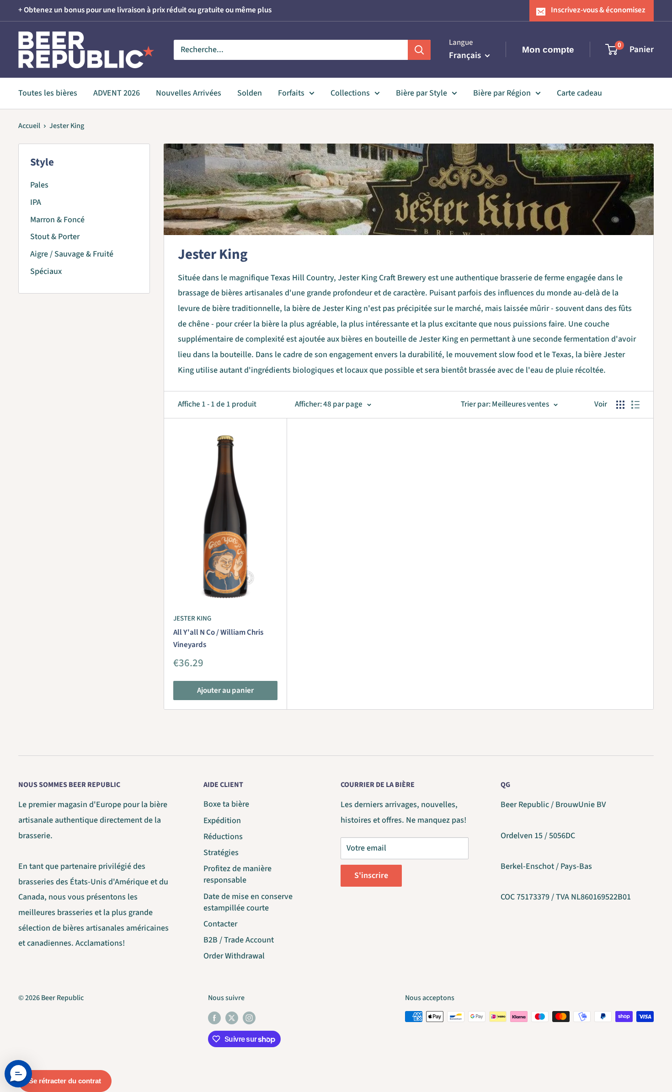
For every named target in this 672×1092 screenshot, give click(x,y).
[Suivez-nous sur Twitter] (231, 1018)
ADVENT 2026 (116, 93)
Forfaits (291, 93)
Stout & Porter (55, 236)
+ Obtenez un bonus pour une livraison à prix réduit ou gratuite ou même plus (145, 10)
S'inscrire (371, 875)
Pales (39, 185)
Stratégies (221, 852)
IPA (35, 202)
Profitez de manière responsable (237, 874)
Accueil (29, 126)
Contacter (220, 924)
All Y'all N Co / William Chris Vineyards (218, 638)
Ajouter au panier (225, 690)
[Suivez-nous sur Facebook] (214, 1018)
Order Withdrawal (234, 956)
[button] (18, 1073)
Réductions (223, 836)
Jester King (66, 126)
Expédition (222, 820)
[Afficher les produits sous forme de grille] (620, 405)
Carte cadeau (579, 93)
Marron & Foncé (57, 219)
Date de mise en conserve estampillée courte (248, 902)
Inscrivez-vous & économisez (598, 10)
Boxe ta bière (226, 804)
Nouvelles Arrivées (188, 93)
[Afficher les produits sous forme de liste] (635, 405)
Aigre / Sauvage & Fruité (71, 254)
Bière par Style (421, 93)
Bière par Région (502, 93)
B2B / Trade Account (238, 940)
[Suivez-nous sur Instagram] (249, 1018)
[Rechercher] (419, 49)
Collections (350, 93)
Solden (249, 93)
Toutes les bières (47, 93)
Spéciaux (46, 271)
